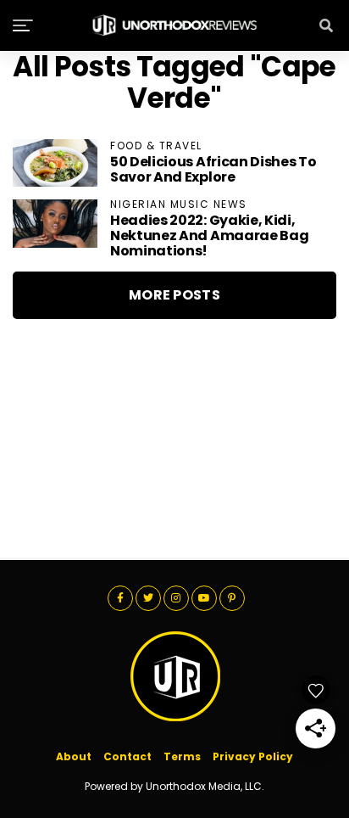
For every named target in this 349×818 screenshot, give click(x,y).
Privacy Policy (253, 756)
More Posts (174, 295)
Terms (182, 756)
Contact (127, 756)
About (73, 756)
